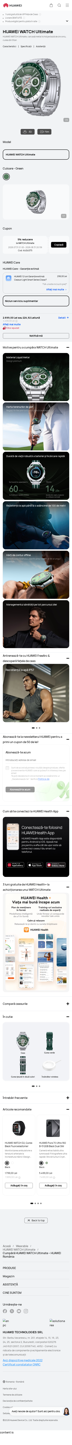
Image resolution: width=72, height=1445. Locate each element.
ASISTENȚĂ (10, 1284)
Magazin (9, 1276)
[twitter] (12, 1311)
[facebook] (5, 1311)
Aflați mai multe (55, 289)
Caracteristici (9, 46)
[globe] (4, 1381)
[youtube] (19, 1311)
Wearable (22, 1246)
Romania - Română (15, 1381)
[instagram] (26, 1311)
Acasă (7, 1246)
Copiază (58, 244)
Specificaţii (26, 46)
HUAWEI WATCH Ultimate (19, 1249)
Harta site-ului (10, 1388)
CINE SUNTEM (12, 1292)
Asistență (40, 46)
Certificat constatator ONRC (22, 1364)
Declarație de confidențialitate (18, 1400)
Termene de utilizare (12, 1394)
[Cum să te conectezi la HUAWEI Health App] (36, 847)
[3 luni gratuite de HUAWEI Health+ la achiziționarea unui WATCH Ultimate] (36, 942)
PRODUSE (9, 1268)
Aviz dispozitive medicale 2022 (22, 1360)
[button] (51, 5)
